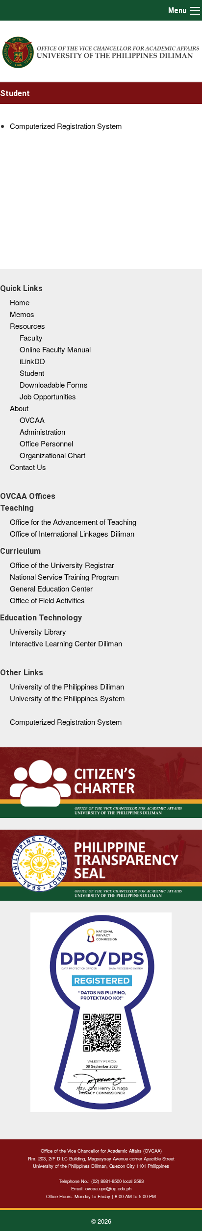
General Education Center (51, 588)
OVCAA (32, 420)
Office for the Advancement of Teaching (73, 522)
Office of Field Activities (47, 600)
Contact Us (28, 467)
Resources (27, 325)
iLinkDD (32, 361)
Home (19, 302)
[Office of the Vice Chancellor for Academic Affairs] (101, 50)
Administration (42, 431)
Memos (22, 314)
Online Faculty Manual (55, 349)
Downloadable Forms (54, 384)
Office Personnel (46, 443)
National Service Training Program (64, 576)
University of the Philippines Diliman (67, 686)
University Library (38, 631)
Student (32, 373)
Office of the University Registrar (62, 565)
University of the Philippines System (67, 698)
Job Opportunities (48, 396)
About (19, 408)
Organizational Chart (52, 455)
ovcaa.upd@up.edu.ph (108, 1188)
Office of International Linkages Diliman (72, 533)
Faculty (31, 337)
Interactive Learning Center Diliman (66, 643)
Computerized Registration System (66, 126)
